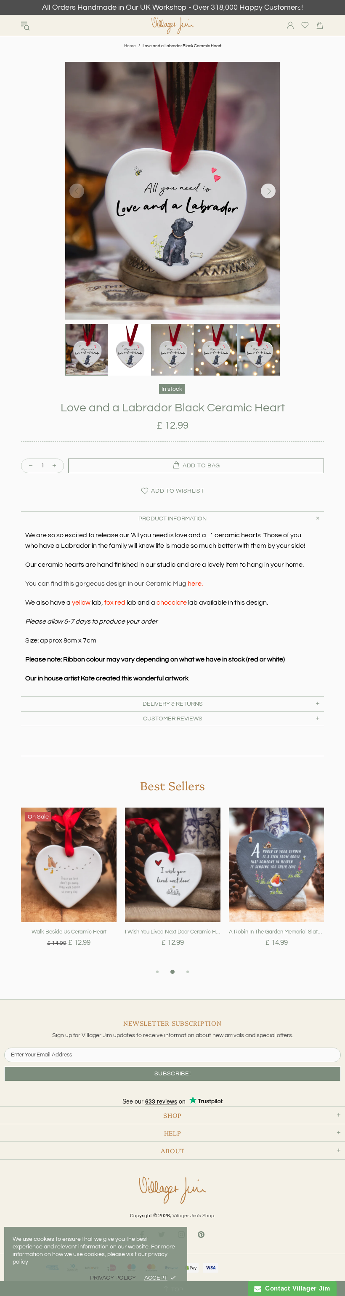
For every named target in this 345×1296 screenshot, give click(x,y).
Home (130, 46)
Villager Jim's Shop (172, 25)
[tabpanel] (69, 887)
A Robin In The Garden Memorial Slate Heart (276, 932)
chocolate (172, 602)
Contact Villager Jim (295, 1288)
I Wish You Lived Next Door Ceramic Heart (172, 932)
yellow (81, 602)
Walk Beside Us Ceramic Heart (69, 932)
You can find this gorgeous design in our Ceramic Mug (114, 583)
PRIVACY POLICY (113, 1278)
